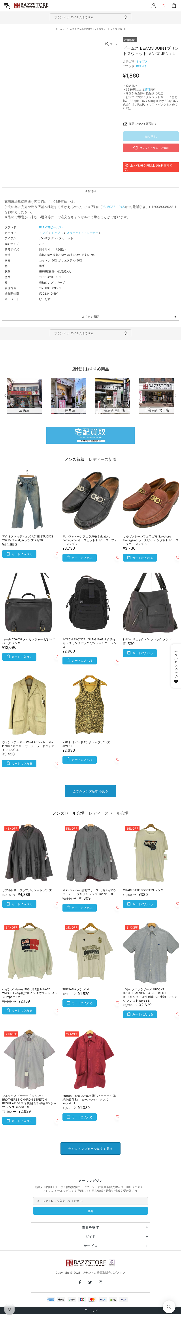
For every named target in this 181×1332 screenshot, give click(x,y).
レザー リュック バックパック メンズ (147, 639)
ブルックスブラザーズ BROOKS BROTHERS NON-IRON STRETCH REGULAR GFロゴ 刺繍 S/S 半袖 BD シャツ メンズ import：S (150, 995)
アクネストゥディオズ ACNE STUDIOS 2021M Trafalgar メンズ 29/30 (27, 538)
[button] (169, 1306)
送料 (147, 89)
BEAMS (141, 66)
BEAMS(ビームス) (51, 227)
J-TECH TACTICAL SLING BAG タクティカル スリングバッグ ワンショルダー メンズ (89, 643)
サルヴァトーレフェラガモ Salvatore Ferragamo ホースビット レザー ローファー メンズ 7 (89, 540)
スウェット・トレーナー (82, 233)
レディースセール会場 (108, 813)
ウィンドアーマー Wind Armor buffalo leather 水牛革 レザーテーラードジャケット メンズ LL (29, 745)
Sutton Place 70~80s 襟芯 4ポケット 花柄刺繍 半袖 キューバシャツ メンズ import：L (89, 1099)
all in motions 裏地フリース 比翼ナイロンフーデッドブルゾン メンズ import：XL (89, 892)
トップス (142, 61)
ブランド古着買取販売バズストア (31, 6)
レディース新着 (103, 459)
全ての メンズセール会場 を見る (90, 1148)
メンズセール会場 (68, 813)
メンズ (43, 233)
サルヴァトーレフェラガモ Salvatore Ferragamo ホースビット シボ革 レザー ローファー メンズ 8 (150, 540)
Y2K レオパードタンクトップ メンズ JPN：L (86, 744)
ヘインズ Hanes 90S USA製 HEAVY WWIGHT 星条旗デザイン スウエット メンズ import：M (29, 993)
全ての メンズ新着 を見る (90, 791)
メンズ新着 (74, 459)
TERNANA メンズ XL (76, 989)
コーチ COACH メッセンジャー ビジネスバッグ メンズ (28, 641)
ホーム (58, 29)
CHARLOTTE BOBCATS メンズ (143, 890)
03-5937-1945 (113, 207)
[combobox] (90, 17)
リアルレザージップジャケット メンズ (27, 890)
